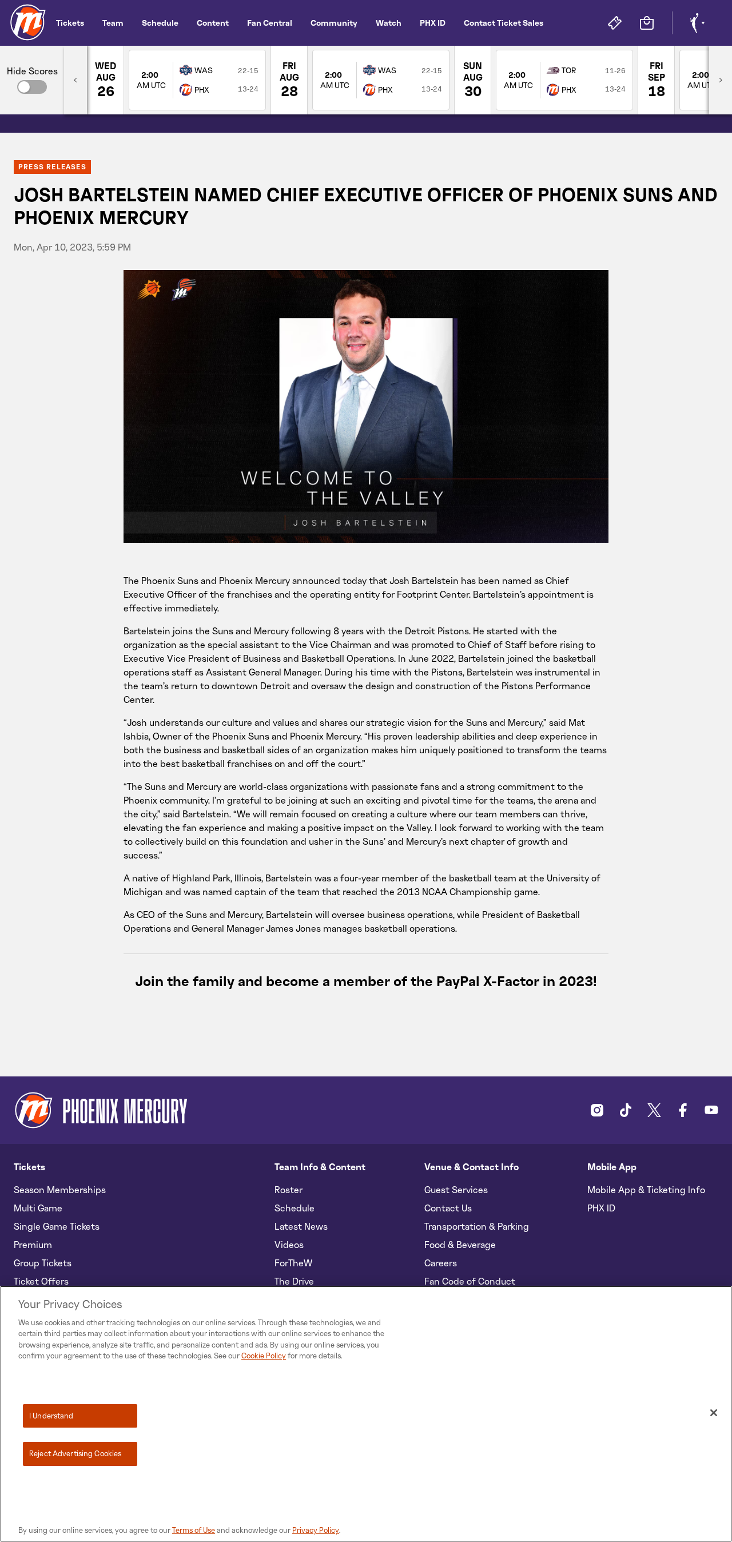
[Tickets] (615, 23)
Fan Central (269, 22)
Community (334, 22)
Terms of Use (193, 1530)
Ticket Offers (41, 1281)
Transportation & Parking (476, 1226)
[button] (32, 87)
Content (213, 22)
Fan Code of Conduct (469, 1281)
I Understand (51, 1415)
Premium (33, 1244)
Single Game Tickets (57, 1226)
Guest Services (456, 1189)
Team (113, 22)
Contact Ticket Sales (503, 22)
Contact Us (448, 1208)
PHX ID (432, 22)
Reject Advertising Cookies (75, 1453)
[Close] (713, 1412)
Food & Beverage (460, 1244)
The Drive (294, 1281)
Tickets (70, 22)
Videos (289, 1244)
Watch (388, 22)
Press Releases (52, 166)
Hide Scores (32, 70)
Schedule (160, 22)
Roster (288, 1189)
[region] (366, 1414)
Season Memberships (60, 1189)
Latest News (301, 1226)
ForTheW (293, 1263)
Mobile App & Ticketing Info (646, 1189)
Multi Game (38, 1208)
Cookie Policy (263, 1355)
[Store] (647, 23)
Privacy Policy (315, 1530)
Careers (440, 1263)
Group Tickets (42, 1263)
